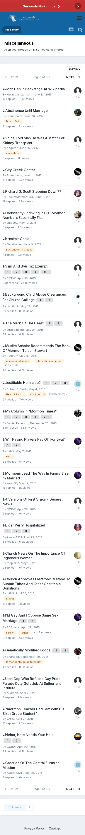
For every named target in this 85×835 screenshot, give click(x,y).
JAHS (10, 451)
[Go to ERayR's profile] (78, 501)
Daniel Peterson (17, 423)
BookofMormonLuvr (20, 197)
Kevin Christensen (19, 94)
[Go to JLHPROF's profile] (78, 555)
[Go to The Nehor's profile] (78, 441)
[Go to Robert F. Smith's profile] (78, 384)
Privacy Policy (34, 828)
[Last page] (79, 77)
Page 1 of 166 (42, 77)
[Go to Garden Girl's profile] (78, 140)
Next (70, 77)
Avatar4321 (14, 537)
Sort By (73, 69)
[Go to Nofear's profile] (78, 215)
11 (45, 272)
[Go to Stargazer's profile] (78, 172)
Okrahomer (14, 244)
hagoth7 (12, 148)
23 (46, 417)
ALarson (12, 693)
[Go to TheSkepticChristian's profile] (78, 651)
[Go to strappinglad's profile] (78, 193)
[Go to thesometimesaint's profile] (78, 268)
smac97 (12, 222)
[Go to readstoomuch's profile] (78, 91)
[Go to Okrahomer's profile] (78, 240)
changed (13, 656)
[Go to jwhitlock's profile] (78, 296)
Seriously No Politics (39, 6)
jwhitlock (13, 306)
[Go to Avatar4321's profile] (78, 527)
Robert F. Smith (17, 389)
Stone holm (14, 116)
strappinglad (15, 329)
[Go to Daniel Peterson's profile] (78, 413)
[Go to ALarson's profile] (78, 736)
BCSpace (13, 627)
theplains (13, 563)
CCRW (11, 278)
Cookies (55, 828)
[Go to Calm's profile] (78, 711)
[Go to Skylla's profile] (78, 112)
